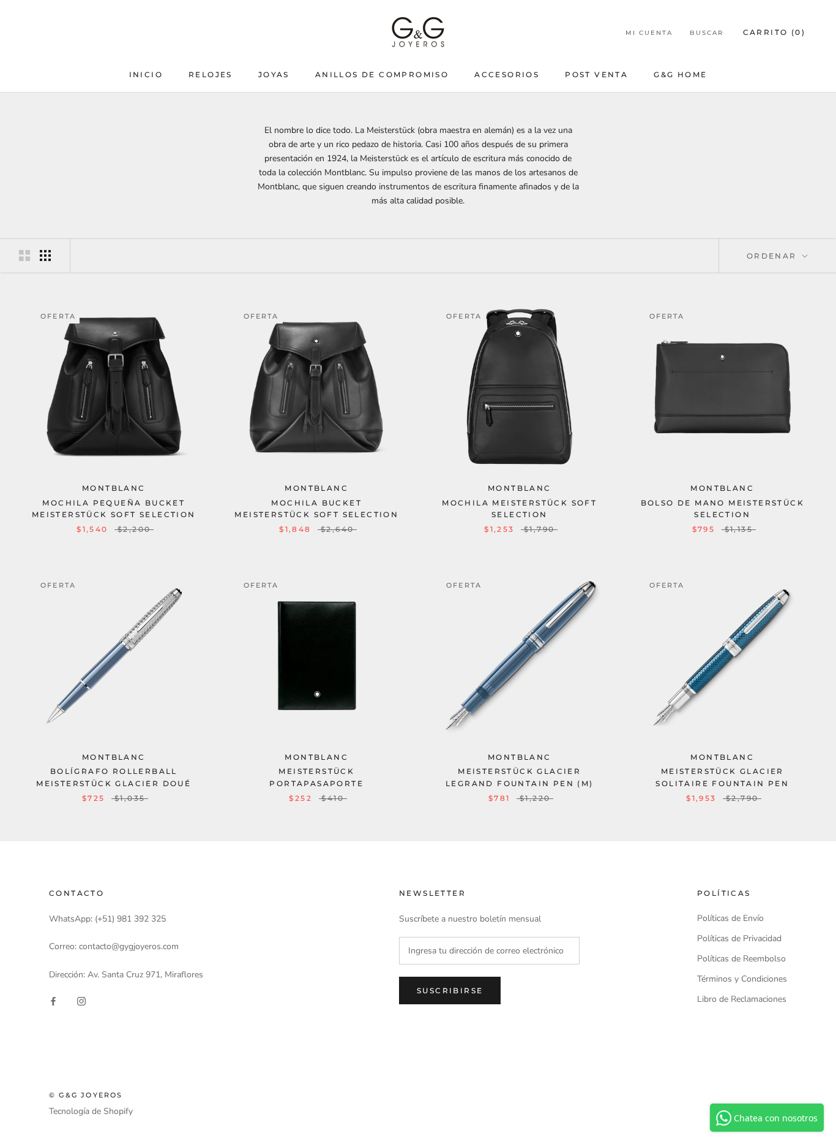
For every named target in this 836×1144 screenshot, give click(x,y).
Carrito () (774, 32)
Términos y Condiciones (742, 979)
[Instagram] (81, 1001)
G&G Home (680, 74)
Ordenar (773, 255)
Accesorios (506, 74)
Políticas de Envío (730, 918)
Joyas (273, 74)
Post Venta (596, 74)
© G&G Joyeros (86, 1095)
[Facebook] (53, 1001)
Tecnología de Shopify (91, 1111)
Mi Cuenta (649, 33)
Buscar (706, 33)
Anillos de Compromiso (382, 74)
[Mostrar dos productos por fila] (24, 255)
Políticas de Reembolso (741, 958)
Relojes (210, 74)
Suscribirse (450, 990)
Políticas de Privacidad (739, 938)
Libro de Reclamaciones (741, 999)
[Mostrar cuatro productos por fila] (45, 255)
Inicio (146, 74)
